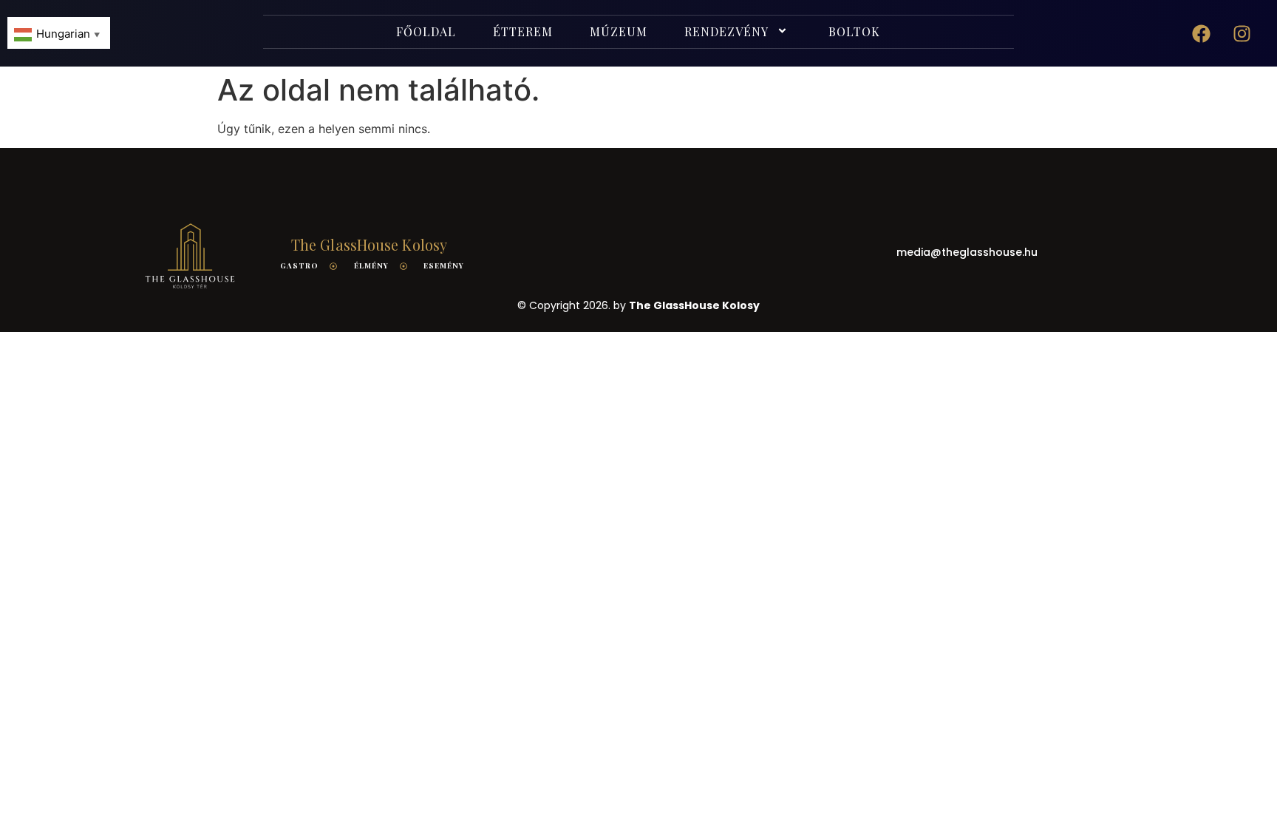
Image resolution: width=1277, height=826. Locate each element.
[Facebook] (1201, 33)
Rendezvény (726, 31)
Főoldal (426, 31)
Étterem (523, 31)
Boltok (854, 31)
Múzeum (618, 31)
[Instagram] (1242, 33)
